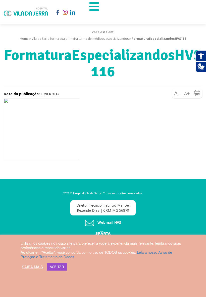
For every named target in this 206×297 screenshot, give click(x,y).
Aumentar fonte (187, 93)
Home (24, 38)
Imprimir (197, 93)
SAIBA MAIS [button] (32, 267)
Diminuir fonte (177, 93)
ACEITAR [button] (57, 266)
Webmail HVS (108, 222)
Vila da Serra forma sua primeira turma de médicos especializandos (80, 38)
